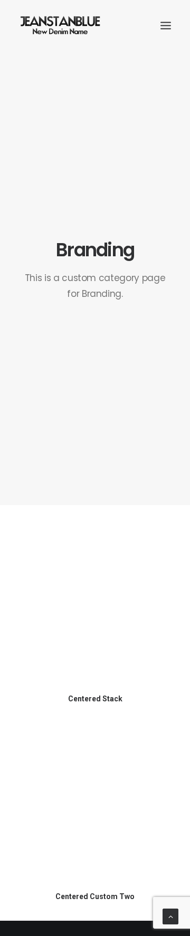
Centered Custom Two (95, 896)
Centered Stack (95, 698)
